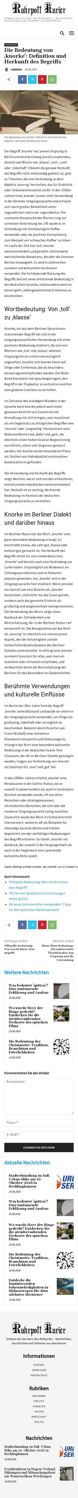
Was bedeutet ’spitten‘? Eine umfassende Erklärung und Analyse (29, 989)
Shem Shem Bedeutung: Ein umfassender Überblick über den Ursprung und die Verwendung (58, 953)
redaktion (16, 69)
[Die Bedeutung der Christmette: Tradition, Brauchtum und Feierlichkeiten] (61, 1047)
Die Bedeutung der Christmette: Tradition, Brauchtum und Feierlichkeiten (29, 1046)
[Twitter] (32, 79)
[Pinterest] (42, 79)
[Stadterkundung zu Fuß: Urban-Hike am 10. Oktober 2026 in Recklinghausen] (65, 1181)
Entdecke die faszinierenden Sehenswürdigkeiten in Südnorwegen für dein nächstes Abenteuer (28, 1287)
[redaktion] (7, 69)
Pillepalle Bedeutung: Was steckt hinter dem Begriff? (19, 949)
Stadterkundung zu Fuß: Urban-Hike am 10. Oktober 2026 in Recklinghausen (29, 1181)
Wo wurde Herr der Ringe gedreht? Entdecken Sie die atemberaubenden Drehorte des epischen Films (28, 1017)
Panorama (11, 44)
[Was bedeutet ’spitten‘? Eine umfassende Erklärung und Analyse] (61, 991)
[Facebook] (22, 79)
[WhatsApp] (52, 79)
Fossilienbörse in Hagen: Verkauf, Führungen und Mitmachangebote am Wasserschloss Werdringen (30, 1472)
